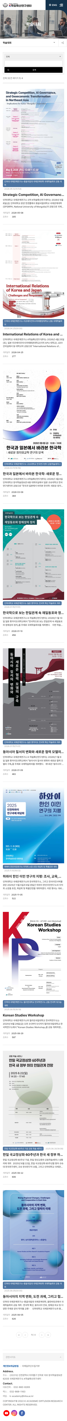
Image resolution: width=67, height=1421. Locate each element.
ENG (54, 5)
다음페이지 (42, 1335)
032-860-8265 (22, 1387)
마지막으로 (48, 1335)
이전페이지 (25, 1335)
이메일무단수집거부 (31, 1366)
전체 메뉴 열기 (61, 5)
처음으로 (19, 1335)
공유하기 (62, 43)
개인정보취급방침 (11, 1366)
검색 (34, 70)
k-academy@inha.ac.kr (22, 1396)
